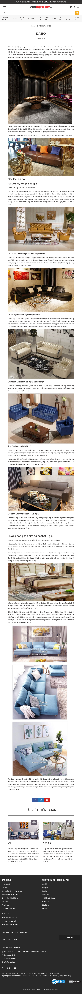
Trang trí (77, 18)
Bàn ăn (46, 18)
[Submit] (77, 13)
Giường (31, 18)
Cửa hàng (5, 887)
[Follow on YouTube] (15, 969)
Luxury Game (5, 18)
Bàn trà (22, 18)
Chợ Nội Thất (40, 989)
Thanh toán (6, 905)
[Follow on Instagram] (8, 969)
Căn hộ (44, 884)
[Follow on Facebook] (2, 969)
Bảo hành (5, 901)
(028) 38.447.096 (10, 958)
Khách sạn (45, 901)
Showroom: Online (10, 955)
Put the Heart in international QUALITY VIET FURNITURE (41, 2)
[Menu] (4, 7)
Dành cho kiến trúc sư (9, 917)
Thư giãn (68, 18)
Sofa (15, 18)
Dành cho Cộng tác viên (10, 924)
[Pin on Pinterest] (47, 800)
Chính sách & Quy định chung (12, 891)
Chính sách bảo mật (8, 908)
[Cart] (78, 7)
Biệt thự (44, 891)
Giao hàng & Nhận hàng (10, 894)
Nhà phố (45, 887)
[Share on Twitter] (41, 800)
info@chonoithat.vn (10, 962)
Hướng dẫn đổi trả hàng (10, 898)
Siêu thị (44, 908)
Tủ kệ (60, 18)
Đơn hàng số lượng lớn (9, 921)
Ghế (54, 18)
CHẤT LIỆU (41, 26)
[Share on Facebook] (35, 800)
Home (33, 26)
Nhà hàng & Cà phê (49, 898)
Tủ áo (39, 18)
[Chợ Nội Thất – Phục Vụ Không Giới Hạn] (41, 7)
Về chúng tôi (6, 884)
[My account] (74, 7)
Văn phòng (45, 894)
